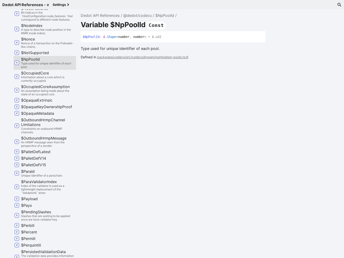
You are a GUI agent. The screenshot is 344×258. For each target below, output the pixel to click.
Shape (111, 37)
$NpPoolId (164, 15)
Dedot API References (100, 15)
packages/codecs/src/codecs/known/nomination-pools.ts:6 (142, 57)
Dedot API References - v (25, 4)
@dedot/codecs (137, 15)
